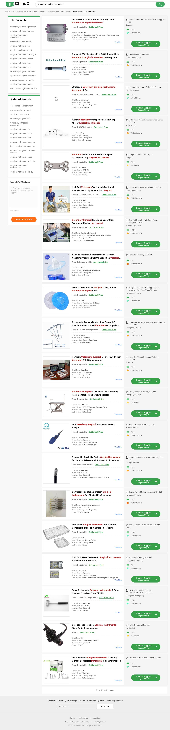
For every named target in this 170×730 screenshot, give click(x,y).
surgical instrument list (20, 67)
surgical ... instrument (19, 114)
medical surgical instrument (22, 80)
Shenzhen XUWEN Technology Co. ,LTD (145, 658)
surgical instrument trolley (21, 172)
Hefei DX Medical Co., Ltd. (139, 625)
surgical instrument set (20, 46)
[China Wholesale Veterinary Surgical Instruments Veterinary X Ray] (56, 98)
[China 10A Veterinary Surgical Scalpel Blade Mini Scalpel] (56, 436)
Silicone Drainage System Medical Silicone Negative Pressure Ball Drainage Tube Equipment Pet (96, 257)
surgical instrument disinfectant (18, 166)
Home (72, 718)
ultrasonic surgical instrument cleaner (23, 151)
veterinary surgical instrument (23, 71)
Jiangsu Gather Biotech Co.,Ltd (140, 155)
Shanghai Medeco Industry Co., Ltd (142, 392)
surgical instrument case (21, 157)
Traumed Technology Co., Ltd (140, 558)
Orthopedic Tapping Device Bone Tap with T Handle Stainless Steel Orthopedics (95, 325)
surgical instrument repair (21, 84)
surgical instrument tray (20, 63)
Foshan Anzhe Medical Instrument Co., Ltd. (145, 187)
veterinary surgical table (20, 119)
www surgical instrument (21, 42)
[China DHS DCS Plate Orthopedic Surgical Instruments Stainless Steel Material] (56, 569)
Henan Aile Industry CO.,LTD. (140, 255)
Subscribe (105, 706)
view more (118, 42)
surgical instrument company (23, 142)
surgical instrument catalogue (23, 54)
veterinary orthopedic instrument (19, 124)
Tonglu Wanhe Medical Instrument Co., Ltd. (145, 492)
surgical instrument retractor (22, 161)
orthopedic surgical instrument (23, 88)
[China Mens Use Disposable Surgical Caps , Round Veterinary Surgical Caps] (56, 300)
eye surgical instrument (20, 110)
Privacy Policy (99, 721)
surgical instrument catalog (22, 31)
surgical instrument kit (20, 129)
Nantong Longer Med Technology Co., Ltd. (145, 87)
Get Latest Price (96, 27)
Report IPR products (81, 721)
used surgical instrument (21, 50)
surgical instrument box (20, 138)
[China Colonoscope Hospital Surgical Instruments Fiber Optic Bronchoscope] (56, 636)
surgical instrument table (21, 133)
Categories (83, 718)
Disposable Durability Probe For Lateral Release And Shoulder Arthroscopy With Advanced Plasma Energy (96, 460)
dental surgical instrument (21, 106)
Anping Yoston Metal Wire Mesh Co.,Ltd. (144, 525)
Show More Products (105, 690)
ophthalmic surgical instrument (23, 76)
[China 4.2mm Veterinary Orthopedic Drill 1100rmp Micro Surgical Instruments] (56, 132)
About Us (96, 718)
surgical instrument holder (21, 59)
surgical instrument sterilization (18, 36)
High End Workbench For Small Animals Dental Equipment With (93, 190)
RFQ (66, 721)
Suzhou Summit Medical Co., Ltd (141, 425)
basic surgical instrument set (23, 146)
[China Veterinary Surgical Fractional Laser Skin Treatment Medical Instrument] (56, 233)
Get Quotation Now (24, 219)
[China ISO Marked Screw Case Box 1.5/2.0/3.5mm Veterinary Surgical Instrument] (56, 32)
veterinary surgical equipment (23, 27)
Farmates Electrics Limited (139, 54)
